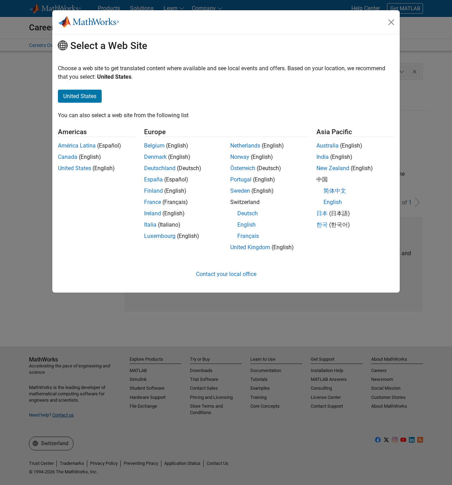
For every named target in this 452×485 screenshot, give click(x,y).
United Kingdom (250, 247)
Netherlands (245, 145)
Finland (153, 190)
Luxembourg (160, 236)
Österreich (242, 168)
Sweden (240, 190)
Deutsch (247, 213)
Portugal (240, 179)
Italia (150, 224)
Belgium (154, 145)
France (152, 202)
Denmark (155, 157)
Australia (327, 145)
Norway (239, 157)
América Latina (77, 145)
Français (248, 236)
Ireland (152, 213)
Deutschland (160, 168)
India (322, 157)
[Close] (391, 22)
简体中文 (334, 190)
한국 (322, 224)
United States (74, 168)
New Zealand (332, 168)
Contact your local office (226, 274)
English (246, 224)
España (153, 179)
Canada (67, 157)
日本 (322, 213)
